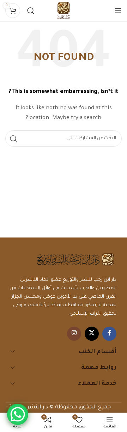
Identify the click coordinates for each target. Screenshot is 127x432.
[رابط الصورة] (75, 260)
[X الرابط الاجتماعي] (92, 334)
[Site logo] (63, 11)
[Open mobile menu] (118, 11)
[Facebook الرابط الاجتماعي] (109, 334)
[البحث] (31, 11)
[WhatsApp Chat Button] (17, 414)
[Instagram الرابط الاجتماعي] (74, 334)
